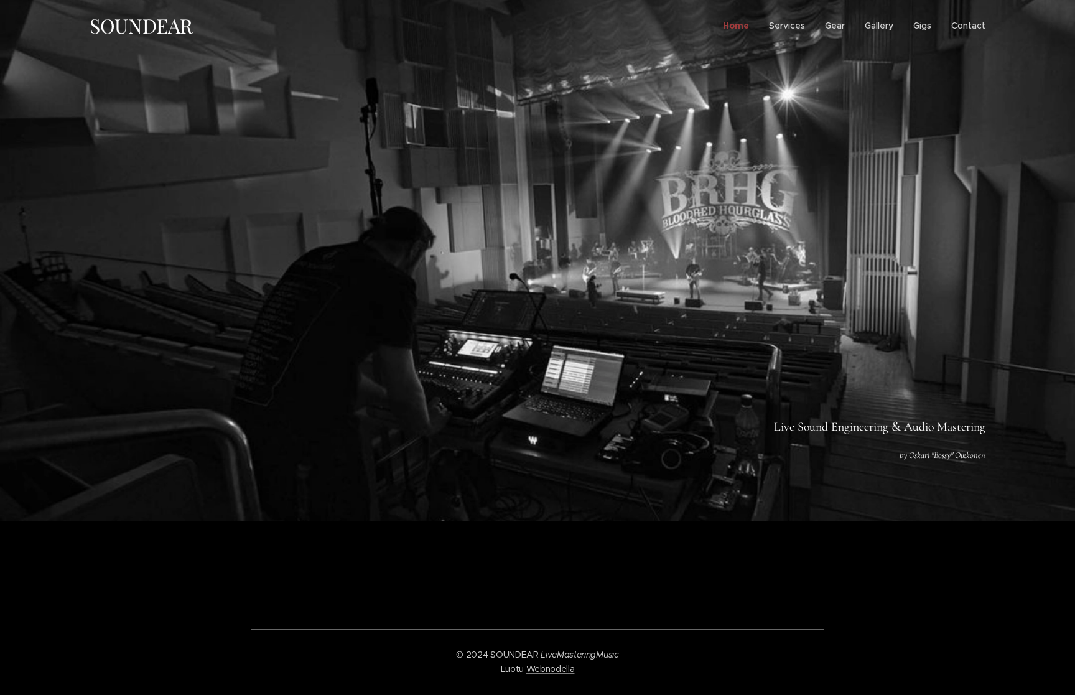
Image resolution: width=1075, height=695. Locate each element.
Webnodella (550, 668)
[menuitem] (739, 25)
